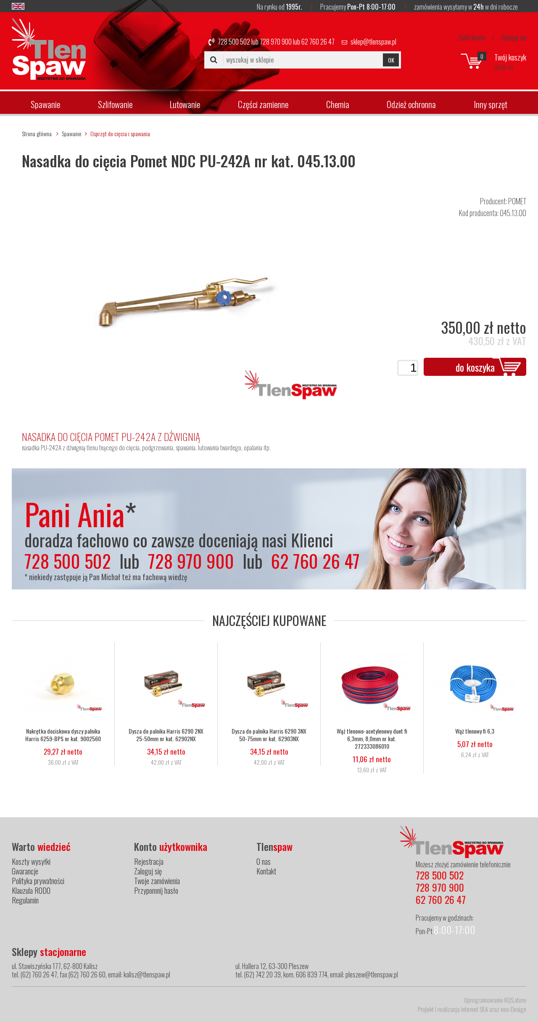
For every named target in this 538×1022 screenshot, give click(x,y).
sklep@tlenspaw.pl (373, 42)
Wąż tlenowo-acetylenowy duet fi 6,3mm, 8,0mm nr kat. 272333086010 (372, 738)
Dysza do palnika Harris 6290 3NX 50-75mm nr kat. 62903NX (269, 734)
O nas (263, 861)
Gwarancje (25, 871)
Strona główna (37, 133)
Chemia (337, 104)
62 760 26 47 (318, 42)
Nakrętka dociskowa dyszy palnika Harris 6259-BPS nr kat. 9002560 (63, 734)
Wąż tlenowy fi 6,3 (474, 731)
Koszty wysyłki (31, 861)
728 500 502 (234, 42)
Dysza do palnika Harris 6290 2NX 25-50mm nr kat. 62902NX (166, 734)
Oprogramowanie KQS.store (495, 999)
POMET (517, 200)
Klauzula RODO (31, 890)
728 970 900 (276, 42)
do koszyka (475, 367)
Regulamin (25, 900)
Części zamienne (263, 104)
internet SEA (474, 1009)
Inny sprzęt (490, 104)
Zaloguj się (513, 37)
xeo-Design (513, 1009)
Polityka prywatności (38, 880)
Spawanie (45, 104)
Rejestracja (149, 861)
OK (391, 59)
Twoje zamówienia (157, 880)
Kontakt (266, 871)
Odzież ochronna (411, 104)
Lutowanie (185, 104)
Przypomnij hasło (156, 890)
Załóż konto (471, 37)
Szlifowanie (115, 104)
